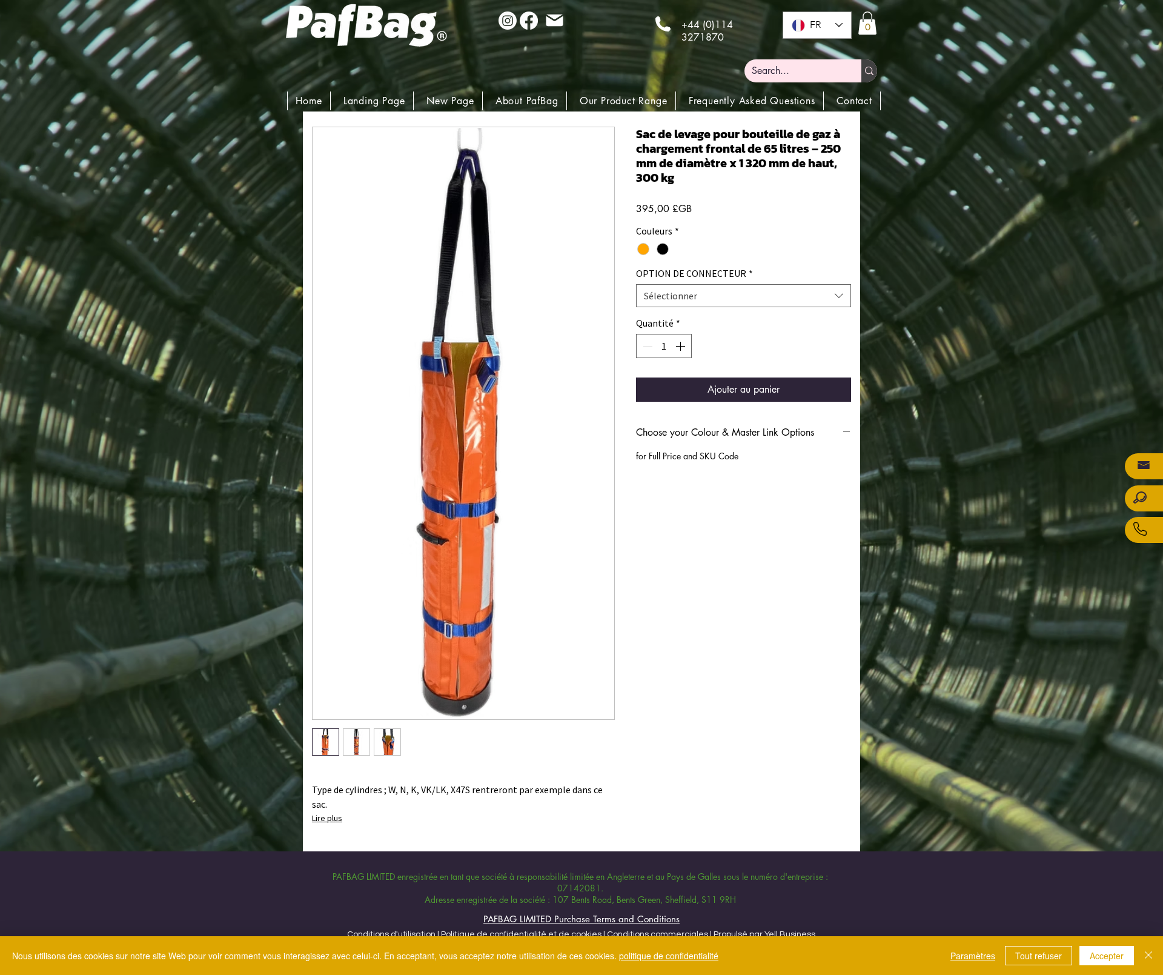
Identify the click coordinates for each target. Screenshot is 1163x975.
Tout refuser (1038, 956)
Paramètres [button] (972, 956)
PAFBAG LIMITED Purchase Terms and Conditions (581, 919)
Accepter (1107, 956)
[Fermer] (1148, 955)
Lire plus (327, 818)
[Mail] (554, 20)
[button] (867, 23)
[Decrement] (646, 346)
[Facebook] (529, 21)
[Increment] (681, 346)
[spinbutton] (664, 346)
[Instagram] (508, 21)
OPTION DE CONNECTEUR (694, 273)
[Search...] (869, 70)
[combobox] (743, 295)
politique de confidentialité (668, 956)
